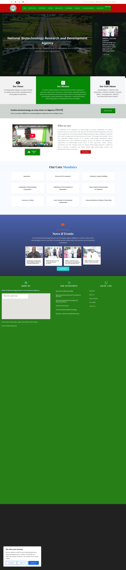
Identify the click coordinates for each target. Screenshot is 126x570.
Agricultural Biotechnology (64, 291)
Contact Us (92, 306)
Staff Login (108, 6)
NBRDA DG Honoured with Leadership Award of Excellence (52, 262)
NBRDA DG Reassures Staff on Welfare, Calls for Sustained (92, 261)
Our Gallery (92, 302)
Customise (11, 563)
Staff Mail (92, 291)
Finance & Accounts (62, 306)
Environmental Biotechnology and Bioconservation (67, 301)
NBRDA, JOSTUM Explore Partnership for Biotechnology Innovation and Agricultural (72, 262)
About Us (91, 295)
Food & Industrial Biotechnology (66, 310)
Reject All (22, 563)
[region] (22, 556)
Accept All (33, 563)
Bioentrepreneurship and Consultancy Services (68, 295)
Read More (115, 50)
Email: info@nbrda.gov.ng (9, 326)
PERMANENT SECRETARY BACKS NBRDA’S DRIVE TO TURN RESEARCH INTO (34, 262)
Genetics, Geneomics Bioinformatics (67, 314)
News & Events (93, 298)
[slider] (23, 145)
